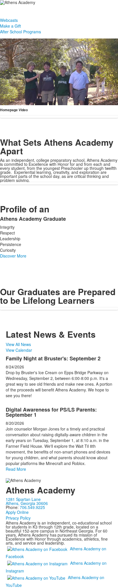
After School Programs (20, 31)
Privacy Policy (18, 518)
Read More (16, 469)
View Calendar (19, 350)
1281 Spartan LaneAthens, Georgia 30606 (27, 501)
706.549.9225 (32, 507)
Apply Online (17, 512)
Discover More (13, 256)
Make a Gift (10, 26)
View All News (18, 344)
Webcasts (9, 20)
